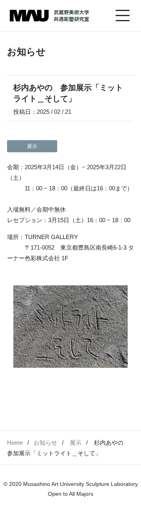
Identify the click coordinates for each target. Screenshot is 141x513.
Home (15, 442)
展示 (75, 442)
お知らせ (45, 442)
